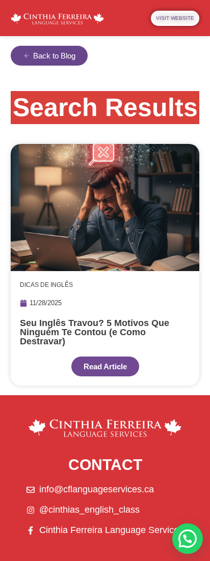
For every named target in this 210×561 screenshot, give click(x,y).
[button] (187, 538)
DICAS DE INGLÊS (46, 284)
